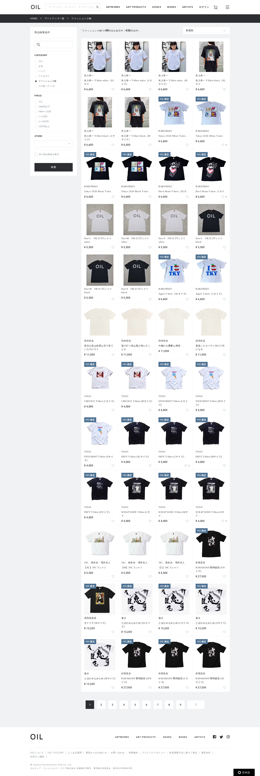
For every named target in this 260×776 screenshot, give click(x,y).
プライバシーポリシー (153, 752)
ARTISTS (187, 7)
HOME (33, 18)
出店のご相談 (37, 756)
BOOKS (171, 7)
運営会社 (206, 752)
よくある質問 (75, 752)
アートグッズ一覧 (54, 18)
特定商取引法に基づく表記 (183, 752)
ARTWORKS (113, 7)
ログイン (204, 7)
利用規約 (133, 752)
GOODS (156, 7)
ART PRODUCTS (136, 7)
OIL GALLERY (56, 752)
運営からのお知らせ (96, 752)
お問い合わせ (118, 752)
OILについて (37, 752)
